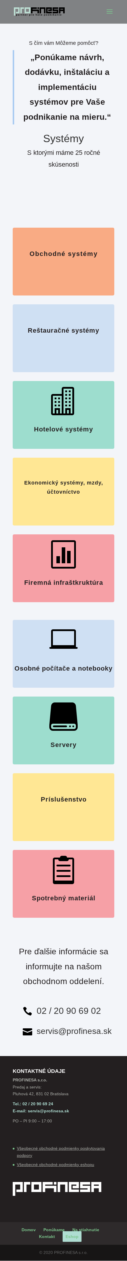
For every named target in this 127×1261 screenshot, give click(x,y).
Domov (29, 1229)
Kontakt (47, 1236)
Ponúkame (54, 1229)
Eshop (72, 1236)
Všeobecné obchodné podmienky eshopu (55, 1164)
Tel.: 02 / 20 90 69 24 (33, 1103)
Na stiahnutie (85, 1229)
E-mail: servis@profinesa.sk (41, 1111)
